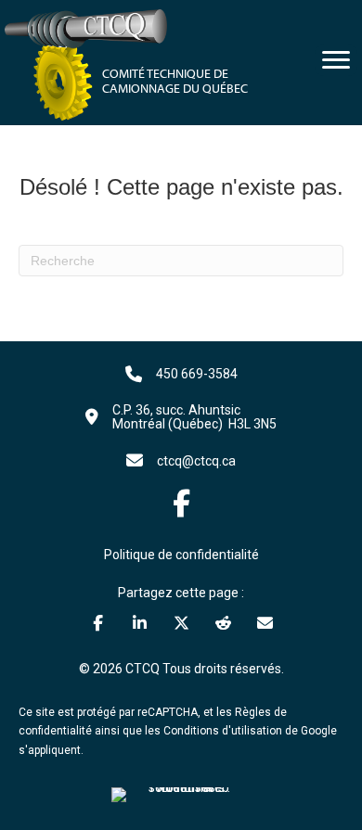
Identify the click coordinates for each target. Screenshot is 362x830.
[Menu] (336, 60)
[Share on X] (181, 623)
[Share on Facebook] (98, 623)
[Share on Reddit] (223, 623)
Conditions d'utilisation (222, 730)
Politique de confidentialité (181, 554)
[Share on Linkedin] (140, 623)
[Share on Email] (265, 623)
